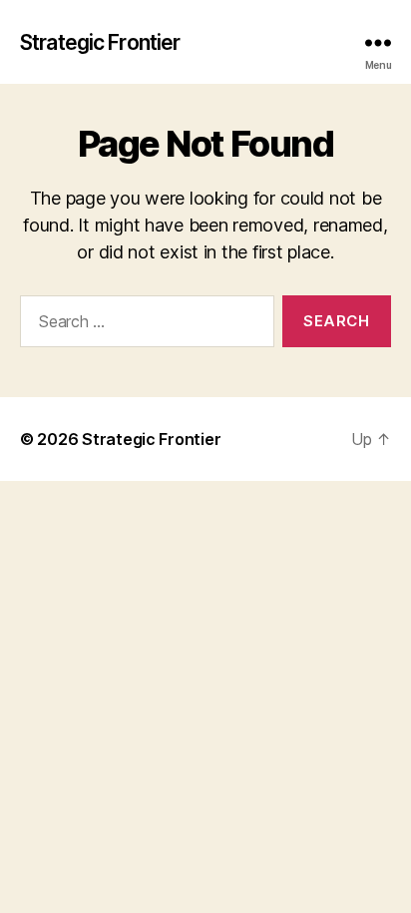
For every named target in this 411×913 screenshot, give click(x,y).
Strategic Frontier (100, 42)
